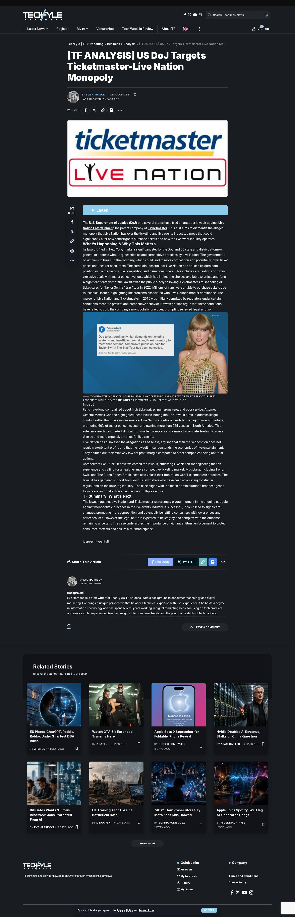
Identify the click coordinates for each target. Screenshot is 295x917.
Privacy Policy (125, 910)
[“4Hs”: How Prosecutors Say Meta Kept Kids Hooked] (179, 783)
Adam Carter (230, 744)
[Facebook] (185, 14)
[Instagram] (200, 14)
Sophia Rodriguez (172, 822)
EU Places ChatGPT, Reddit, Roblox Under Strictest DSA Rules (52, 736)
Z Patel (39, 748)
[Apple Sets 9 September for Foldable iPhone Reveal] (179, 704)
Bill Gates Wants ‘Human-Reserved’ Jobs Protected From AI (51, 814)
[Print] (111, 110)
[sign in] (254, 29)
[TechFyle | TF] (42, 15)
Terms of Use (146, 910)
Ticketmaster (157, 228)
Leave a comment (207, 627)
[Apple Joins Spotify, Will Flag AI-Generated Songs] (241, 783)
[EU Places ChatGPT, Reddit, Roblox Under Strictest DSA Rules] (54, 704)
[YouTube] (195, 14)
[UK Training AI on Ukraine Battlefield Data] (116, 783)
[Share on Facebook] (85, 110)
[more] (199, 29)
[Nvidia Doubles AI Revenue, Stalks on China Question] (241, 704)
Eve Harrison (95, 94)
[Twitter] (189, 14)
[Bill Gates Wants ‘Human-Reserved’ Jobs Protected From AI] (54, 783)
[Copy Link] (103, 110)
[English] (187, 29)
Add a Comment (120, 94)
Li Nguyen (103, 822)
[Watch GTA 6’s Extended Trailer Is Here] (116, 704)
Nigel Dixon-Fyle (171, 744)
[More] (120, 110)
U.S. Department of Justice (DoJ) (113, 223)
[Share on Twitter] (94, 110)
